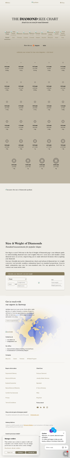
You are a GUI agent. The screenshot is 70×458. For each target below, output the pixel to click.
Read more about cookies (12, 448)
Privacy (7, 397)
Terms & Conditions (11, 402)
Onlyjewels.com (34, 415)
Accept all (31, 452)
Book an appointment (12, 320)
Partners (22, 358)
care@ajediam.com (12, 341)
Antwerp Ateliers (28, 425)
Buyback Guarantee (11, 383)
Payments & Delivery (11, 373)
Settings (20, 452)
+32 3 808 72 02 (11, 339)
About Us (8, 358)
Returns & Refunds (11, 378)
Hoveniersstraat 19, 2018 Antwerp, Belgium (17, 350)
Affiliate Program (32, 358)
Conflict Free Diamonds (12, 393)
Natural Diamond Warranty (13, 388)
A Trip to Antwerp (41, 388)
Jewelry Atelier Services (42, 378)
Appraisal (38, 383)
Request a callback (29, 320)
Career (15, 358)
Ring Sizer (39, 397)
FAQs (37, 393)
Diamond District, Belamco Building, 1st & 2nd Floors (20, 349)
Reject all (9, 452)
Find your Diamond (41, 373)
